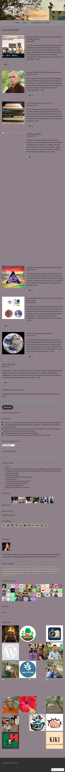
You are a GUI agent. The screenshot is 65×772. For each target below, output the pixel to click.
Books (19, 568)
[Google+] (33, 525)
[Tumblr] (46, 525)
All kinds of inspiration (33, 134)
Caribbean (24, 568)
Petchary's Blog (32, 4)
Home (17, 23)
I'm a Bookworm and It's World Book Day (18, 477)
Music (12, 572)
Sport (37, 572)
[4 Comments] (5, 64)
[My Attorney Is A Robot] (37, 722)
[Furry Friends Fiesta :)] (10, 652)
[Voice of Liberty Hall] (10, 740)
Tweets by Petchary (8, 515)
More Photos (6, 505)
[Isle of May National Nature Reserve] (27, 669)
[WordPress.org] (42, 525)
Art (16, 568)
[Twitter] (8, 525)
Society (30, 572)
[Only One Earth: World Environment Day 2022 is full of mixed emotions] (8, 64)
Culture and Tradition (8, 570)
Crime (56, 568)
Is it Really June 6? (11, 479)
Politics (17, 572)
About (25, 23)
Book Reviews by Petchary (40, 23)
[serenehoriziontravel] (54, 633)
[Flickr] (37, 525)
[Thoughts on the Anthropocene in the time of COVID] (32, 290)
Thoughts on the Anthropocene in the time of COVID (44, 267)
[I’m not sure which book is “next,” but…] (32, 126)
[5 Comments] (30, 356)
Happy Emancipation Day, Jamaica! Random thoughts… (22, 433)
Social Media (23, 572)
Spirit (34, 572)
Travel (54, 572)
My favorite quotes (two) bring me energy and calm (43, 72)
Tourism (49, 572)
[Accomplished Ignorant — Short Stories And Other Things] (10, 722)
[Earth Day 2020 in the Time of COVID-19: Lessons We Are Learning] (8, 326)
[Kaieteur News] (10, 687)
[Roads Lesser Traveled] (54, 705)
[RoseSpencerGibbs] (27, 705)
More (38, 59)
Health (44, 570)
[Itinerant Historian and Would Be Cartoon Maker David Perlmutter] (54, 722)
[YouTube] (25, 525)
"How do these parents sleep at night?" (18, 481)
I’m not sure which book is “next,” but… (39, 103)
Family (36, 570)
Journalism (58, 570)
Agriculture (5, 568)
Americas (12, 568)
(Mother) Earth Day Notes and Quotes (39, 333)
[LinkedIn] (21, 525)
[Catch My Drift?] (10, 669)
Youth (14, 575)
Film (40, 570)
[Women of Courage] (8, 383)
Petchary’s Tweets (7, 511)
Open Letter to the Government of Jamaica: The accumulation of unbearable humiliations (33, 422)
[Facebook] (4, 525)
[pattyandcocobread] (10, 705)
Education (18, 570)
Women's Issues (7, 575)
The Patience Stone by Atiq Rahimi (16, 483)
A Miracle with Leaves (12, 475)
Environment (30, 570)
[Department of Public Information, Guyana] (54, 687)
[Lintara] (10, 634)
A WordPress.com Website (9, 763)
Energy (24, 570)
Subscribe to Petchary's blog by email (13, 390)
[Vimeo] (29, 525)
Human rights (50, 570)
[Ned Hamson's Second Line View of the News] (37, 687)
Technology (43, 572)
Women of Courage (8, 364)
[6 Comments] (30, 95)
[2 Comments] (5, 326)
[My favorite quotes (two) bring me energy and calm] (32, 95)
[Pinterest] (16, 525)
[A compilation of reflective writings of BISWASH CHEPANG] (54, 651)
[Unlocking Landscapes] (54, 669)
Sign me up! (7, 407)
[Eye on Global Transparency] (37, 652)
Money (9, 572)
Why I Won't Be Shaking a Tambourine (17, 487)
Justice (4, 572)
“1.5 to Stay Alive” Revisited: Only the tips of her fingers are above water (28, 435)
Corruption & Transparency (46, 568)
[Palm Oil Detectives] (27, 634)
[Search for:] (32, 456)
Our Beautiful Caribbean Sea (14, 485)
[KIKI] (54, 740)
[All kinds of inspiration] (32, 157)
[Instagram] (12, 525)
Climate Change (32, 568)
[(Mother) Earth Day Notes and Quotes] (32, 356)
